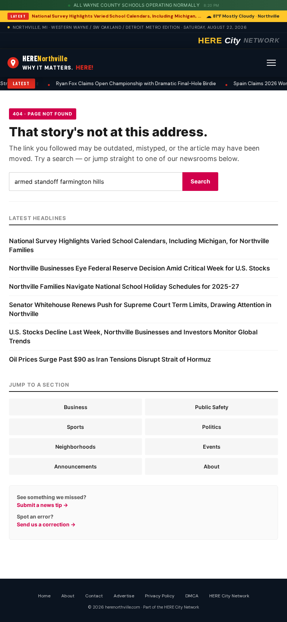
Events (211, 446)
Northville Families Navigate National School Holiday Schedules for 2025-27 (124, 286)
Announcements (75, 466)
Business (75, 407)
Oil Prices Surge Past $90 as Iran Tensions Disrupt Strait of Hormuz (110, 359)
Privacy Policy (160, 596)
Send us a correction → (46, 524)
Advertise (124, 596)
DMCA (191, 596)
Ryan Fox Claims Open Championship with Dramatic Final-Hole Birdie (112, 83)
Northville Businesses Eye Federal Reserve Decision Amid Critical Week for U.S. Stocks (139, 268)
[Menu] (271, 62)
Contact (94, 596)
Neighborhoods (75, 446)
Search (200, 181)
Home (44, 596)
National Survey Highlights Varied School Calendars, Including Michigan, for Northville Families (117, 16)
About (211, 466)
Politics (211, 427)
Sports (75, 427)
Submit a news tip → (42, 505)
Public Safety (211, 407)
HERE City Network (229, 596)
